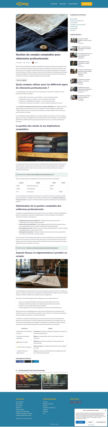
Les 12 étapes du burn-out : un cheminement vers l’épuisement (85, 55)
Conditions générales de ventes (24, 415)
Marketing (72, 28)
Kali (37, 62)
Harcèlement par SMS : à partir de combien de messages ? (84, 97)
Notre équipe (54, 3)
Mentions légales (91, 424)
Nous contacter (20, 402)
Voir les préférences (100, 422)
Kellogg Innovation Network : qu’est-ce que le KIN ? (85, 40)
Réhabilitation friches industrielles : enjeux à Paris (84, 63)
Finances (28, 62)
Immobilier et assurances (76, 24)
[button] (105, 410)
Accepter (80, 422)
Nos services (63, 3)
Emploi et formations (75, 20)
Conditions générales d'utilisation (24, 413)
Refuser (90, 422)
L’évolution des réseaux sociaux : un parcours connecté (84, 81)
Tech (71, 30)
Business (72, 19)
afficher (24, 80)
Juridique (72, 26)
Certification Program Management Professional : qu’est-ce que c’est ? (85, 89)
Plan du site (19, 407)
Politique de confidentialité (22, 411)
